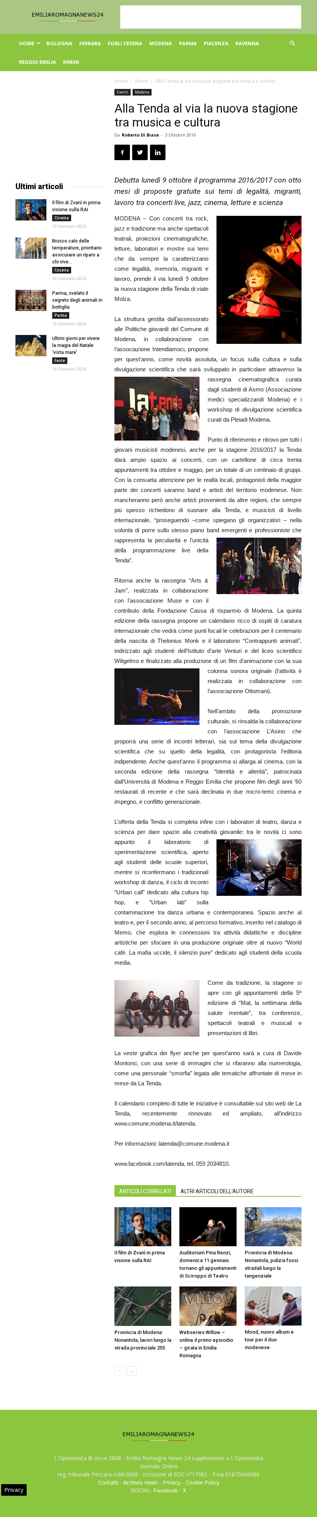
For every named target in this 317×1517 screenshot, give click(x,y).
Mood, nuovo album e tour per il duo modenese (269, 1339)
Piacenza (216, 43)
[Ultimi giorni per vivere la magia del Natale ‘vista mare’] (30, 345)
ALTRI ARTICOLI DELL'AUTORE (217, 1191)
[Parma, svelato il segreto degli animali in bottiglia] (30, 300)
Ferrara (90, 43)
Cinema (62, 217)
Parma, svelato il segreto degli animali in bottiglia (77, 300)
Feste (60, 360)
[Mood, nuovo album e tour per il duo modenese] (273, 1306)
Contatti (108, 1482)
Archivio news (140, 1482)
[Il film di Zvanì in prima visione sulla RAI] (142, 1226)
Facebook (165, 1490)
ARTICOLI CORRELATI (145, 1191)
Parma (188, 43)
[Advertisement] (210, 17)
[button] (292, 43)
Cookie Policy (202, 1482)
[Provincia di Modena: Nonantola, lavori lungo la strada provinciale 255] (142, 1306)
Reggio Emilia (37, 61)
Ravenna (247, 43)
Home (26, 43)
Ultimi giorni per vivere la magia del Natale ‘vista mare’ (76, 345)
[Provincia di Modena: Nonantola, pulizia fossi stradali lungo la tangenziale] (273, 1226)
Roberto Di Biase (140, 135)
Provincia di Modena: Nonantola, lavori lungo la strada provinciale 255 (142, 1340)
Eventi (141, 81)
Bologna (59, 43)
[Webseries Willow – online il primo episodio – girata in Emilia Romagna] (207, 1306)
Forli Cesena (125, 43)
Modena (160, 43)
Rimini (71, 61)
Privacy (172, 1482)
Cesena (62, 270)
